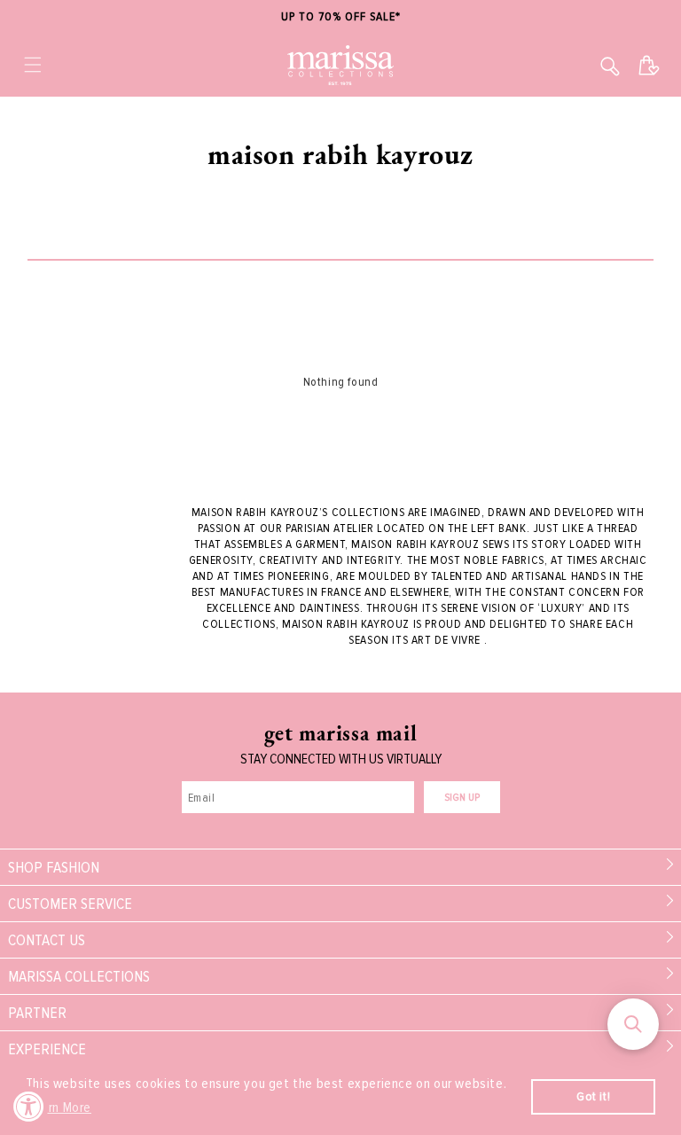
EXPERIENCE (47, 1049)
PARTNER (37, 1012)
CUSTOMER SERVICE (70, 903)
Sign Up (462, 797)
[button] (32, 64)
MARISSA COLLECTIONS (79, 976)
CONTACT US (46, 940)
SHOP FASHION (53, 867)
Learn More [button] (59, 1107)
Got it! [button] (593, 1096)
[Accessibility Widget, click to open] (29, 1106)
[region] (340, 17)
